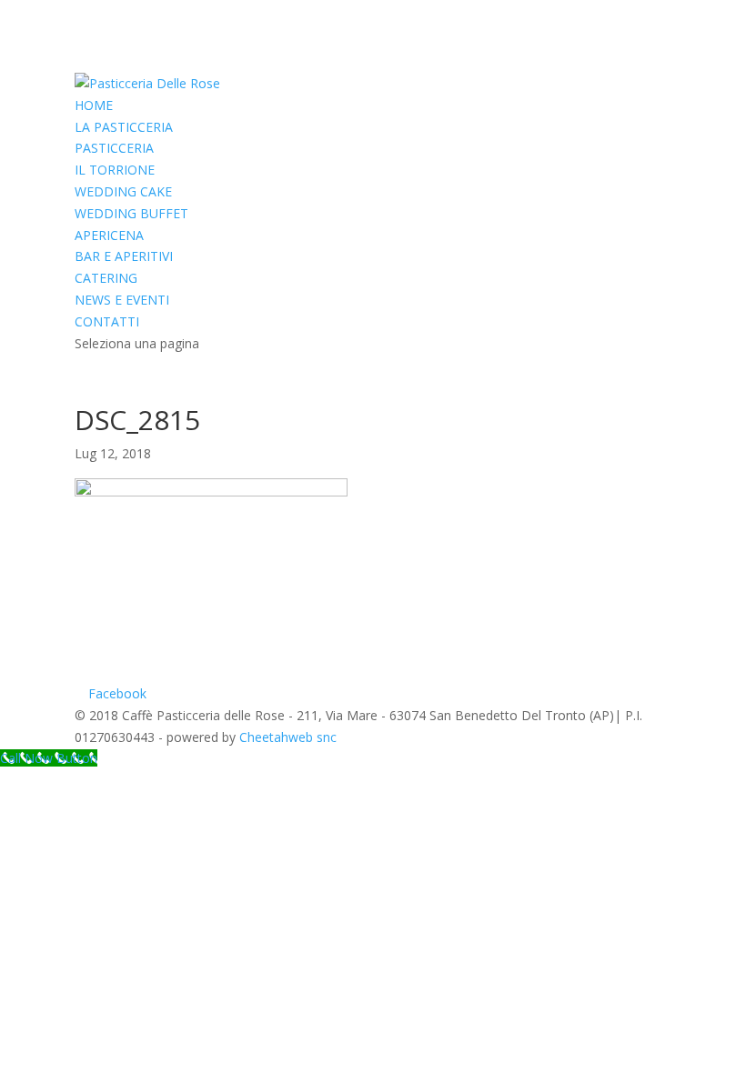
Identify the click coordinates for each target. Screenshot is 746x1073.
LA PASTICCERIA (124, 126)
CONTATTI (107, 321)
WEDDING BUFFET (131, 213)
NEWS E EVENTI (122, 299)
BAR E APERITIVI (124, 256)
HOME (94, 105)
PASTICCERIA (114, 147)
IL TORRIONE (115, 169)
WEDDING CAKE (123, 191)
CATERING (106, 277)
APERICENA (109, 235)
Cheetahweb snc (288, 737)
